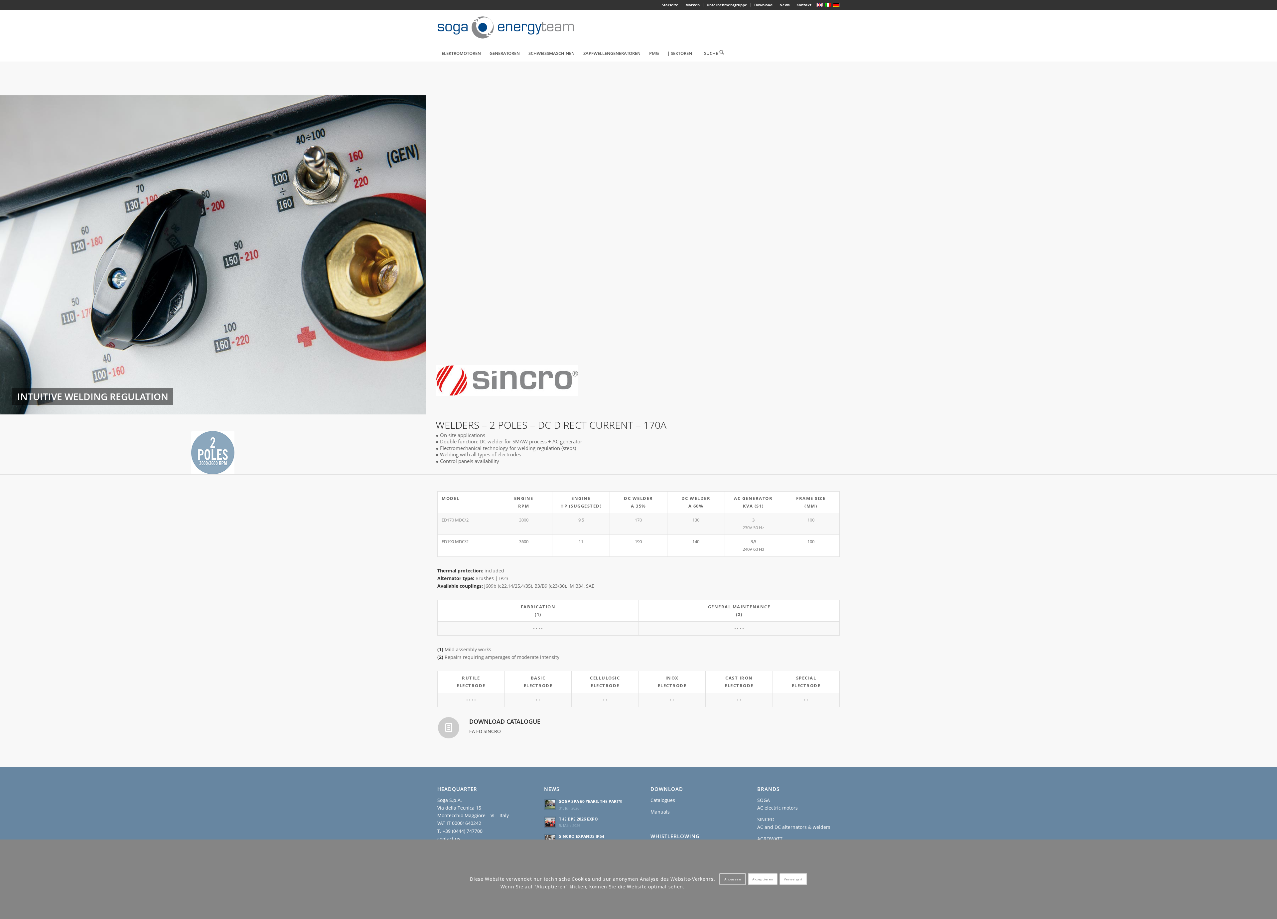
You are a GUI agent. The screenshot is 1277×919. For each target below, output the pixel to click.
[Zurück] (15, 255)
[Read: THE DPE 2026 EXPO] (550, 822)
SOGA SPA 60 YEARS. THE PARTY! (590, 801)
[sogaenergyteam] (509, 27)
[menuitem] (670, 5)
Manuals (660, 812)
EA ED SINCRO (485, 731)
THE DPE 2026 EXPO (578, 819)
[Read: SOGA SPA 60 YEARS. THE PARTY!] (550, 805)
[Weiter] (411, 255)
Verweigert (793, 879)
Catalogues (662, 800)
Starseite (670, 4)
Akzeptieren (762, 879)
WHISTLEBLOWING (675, 836)
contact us (448, 839)
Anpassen (732, 879)
